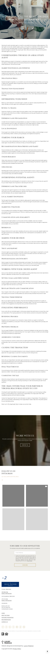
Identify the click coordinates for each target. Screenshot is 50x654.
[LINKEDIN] (10, 627)
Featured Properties (7, 617)
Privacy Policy (29, 560)
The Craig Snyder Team (13, 404)
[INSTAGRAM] (6, 627)
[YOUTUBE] (17, 627)
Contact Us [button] (25, 445)
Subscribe (25, 565)
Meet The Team (6, 615)
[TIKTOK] (20, 627)
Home (3, 613)
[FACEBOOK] (3, 627)
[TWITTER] (13, 627)
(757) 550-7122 (5, 592)
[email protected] (7, 600)
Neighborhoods (6, 619)
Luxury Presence (28, 646)
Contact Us (5, 621)
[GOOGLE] (24, 627)
